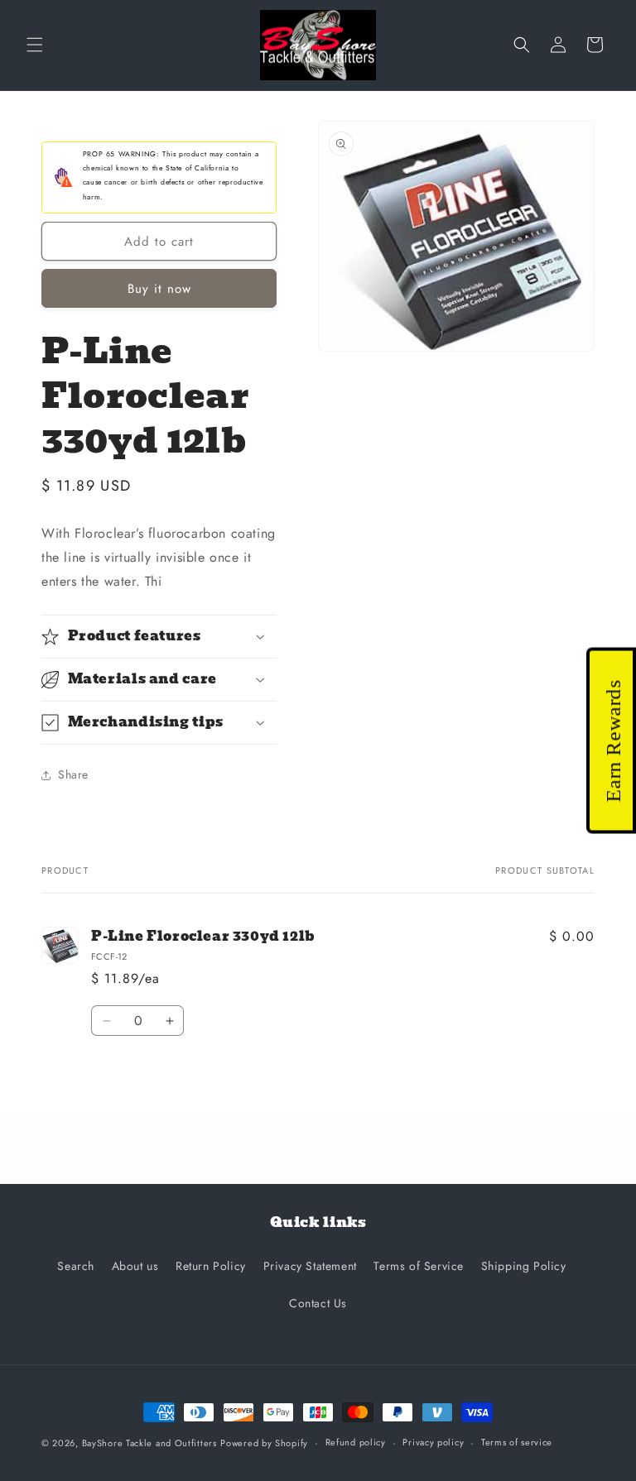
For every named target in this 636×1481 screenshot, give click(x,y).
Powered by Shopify (264, 1443)
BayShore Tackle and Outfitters (149, 1443)
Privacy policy (433, 1442)
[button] (35, 44)
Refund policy (355, 1442)
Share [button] (73, 774)
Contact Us (318, 1303)
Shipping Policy (523, 1266)
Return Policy (211, 1266)
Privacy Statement (310, 1266)
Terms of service (516, 1442)
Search (75, 1266)
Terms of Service (418, 1266)
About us (135, 1266)
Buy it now (159, 289)
